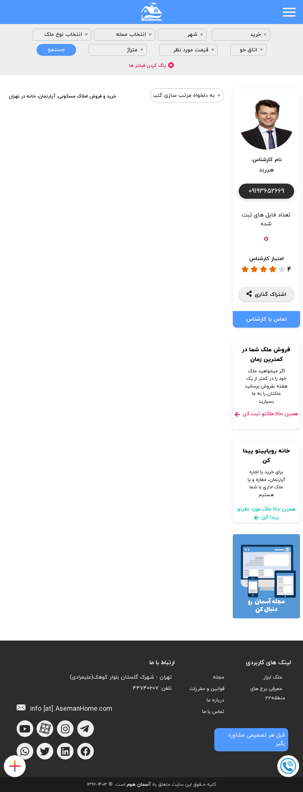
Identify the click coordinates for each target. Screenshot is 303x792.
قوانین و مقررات (207, 688)
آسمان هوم (139, 784)
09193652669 (266, 191)
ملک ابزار (272, 677)
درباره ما (215, 700)
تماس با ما (213, 711)
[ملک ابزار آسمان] (14, 766)
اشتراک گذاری (270, 294)
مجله (218, 677)
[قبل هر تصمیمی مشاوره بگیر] (288, 766)
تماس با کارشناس (266, 319)
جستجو (56, 50)
